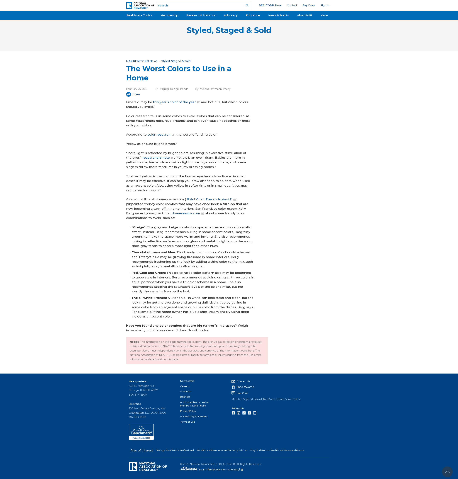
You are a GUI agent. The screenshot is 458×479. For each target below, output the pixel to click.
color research (158, 134)
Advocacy (231, 15)
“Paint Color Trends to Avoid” (209, 199)
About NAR (304, 15)
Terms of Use (187, 421)
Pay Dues (309, 5)
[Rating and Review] (141, 439)
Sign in (324, 5)
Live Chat (242, 393)
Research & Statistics (200, 15)
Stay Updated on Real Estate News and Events (277, 450)
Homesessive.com (185, 213)
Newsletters (187, 380)
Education (253, 15)
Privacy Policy (188, 411)
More (324, 15)
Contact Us (243, 381)
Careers (184, 386)
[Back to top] (447, 471)
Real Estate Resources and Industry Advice (222, 450)
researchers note (156, 157)
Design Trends (179, 89)
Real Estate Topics (139, 15)
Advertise (185, 391)
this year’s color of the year (174, 102)
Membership (169, 15)
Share (136, 94)
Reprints (185, 396)
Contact (292, 5)
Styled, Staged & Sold (229, 30)
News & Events (278, 15)
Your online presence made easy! (221, 469)
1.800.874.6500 (245, 387)
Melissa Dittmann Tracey (215, 89)
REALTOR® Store (270, 5)
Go (247, 5)
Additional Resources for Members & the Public (194, 404)
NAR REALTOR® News (141, 61)
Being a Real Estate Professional (175, 450)
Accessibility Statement (194, 416)
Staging (164, 89)
